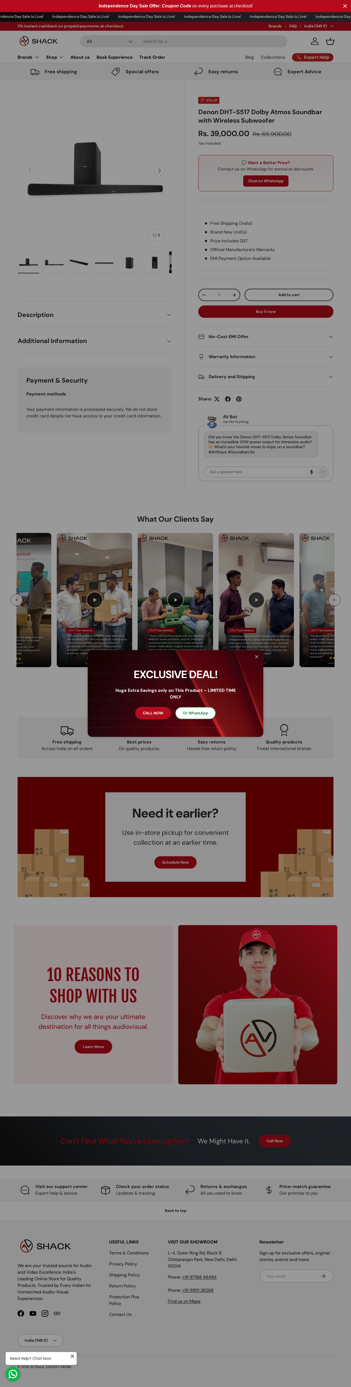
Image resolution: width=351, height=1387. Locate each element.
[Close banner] (345, 6)
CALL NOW (153, 713)
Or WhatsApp (195, 713)
